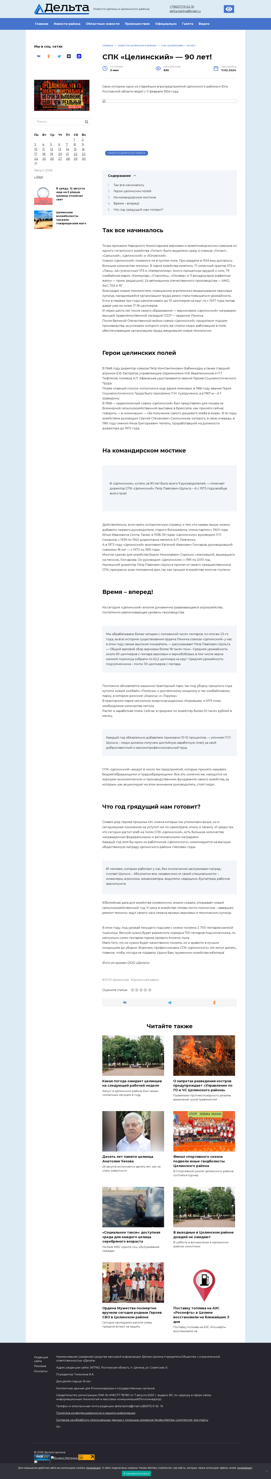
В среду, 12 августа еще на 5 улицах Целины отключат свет (70, 194)
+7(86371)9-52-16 (182, 6)
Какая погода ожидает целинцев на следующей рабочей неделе (132, 1083)
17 (35, 154)
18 (44, 154)
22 (75, 154)
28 (68, 159)
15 (75, 149)
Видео (204, 24)
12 (51, 149)
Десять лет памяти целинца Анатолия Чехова (127, 1159)
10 (35, 149)
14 (67, 149)
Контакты (40, 1371)
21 (67, 154)
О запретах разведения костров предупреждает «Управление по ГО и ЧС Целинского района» (202, 1085)
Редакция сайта (41, 1359)
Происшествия (137, 24)
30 (84, 159)
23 (84, 154)
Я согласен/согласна (136, 1473)
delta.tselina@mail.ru (185, 11)
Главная (41, 24)
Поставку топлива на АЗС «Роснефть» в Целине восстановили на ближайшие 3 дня (201, 1314)
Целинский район (146, 979)
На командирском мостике (135, 197)
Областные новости (102, 24)
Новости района (67, 24)
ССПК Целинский (116, 979)
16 (83, 149)
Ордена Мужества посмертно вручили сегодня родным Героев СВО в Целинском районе (132, 1312)
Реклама (40, 1366)
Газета (187, 24)
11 (43, 149)
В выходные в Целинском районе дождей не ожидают (203, 1234)
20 (60, 154)
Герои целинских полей (132, 191)
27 (60, 159)
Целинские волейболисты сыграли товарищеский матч (71, 218)
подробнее (93, 1467)
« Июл (38, 177)
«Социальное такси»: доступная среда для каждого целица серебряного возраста (131, 1236)
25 (44, 159)
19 (51, 154)
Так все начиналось (129, 185)
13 (59, 149)
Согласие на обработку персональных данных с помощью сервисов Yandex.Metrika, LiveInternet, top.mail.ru (132, 1420)
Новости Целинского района (126, 153)
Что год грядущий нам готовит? (138, 209)
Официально (166, 24)
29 (75, 159)
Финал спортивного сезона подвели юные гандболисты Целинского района (199, 1161)
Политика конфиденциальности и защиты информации (95, 1413)
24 (36, 159)
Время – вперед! (126, 203)
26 (52, 159)
